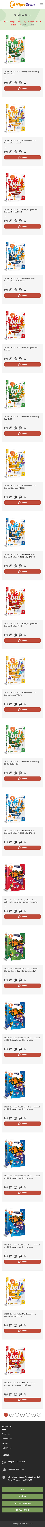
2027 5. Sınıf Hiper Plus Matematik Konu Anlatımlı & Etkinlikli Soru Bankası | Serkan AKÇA (22, 1039)
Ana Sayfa (6, 1434)
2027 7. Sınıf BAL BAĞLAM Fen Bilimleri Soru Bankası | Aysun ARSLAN (20, 694)
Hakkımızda (7, 1438)
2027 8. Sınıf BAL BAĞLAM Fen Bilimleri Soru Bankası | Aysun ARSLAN (20, 1315)
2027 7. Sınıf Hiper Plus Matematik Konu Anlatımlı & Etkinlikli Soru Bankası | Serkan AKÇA (22, 1177)
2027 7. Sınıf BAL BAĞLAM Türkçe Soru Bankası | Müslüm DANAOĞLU (21, 763)
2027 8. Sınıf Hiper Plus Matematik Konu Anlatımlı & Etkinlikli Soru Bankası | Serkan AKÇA (22, 1246)
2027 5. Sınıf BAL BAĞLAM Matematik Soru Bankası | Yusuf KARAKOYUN (19, 279)
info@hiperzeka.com (17, 1461)
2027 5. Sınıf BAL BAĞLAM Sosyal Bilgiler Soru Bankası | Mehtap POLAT (21, 211)
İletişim (5, 1443)
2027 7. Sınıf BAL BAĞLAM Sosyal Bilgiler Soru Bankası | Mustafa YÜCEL (21, 625)
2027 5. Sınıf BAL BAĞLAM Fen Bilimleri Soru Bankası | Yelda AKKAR (20, 141)
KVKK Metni (7, 1448)
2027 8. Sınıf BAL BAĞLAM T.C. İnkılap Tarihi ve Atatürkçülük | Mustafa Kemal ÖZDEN (20, 1384)
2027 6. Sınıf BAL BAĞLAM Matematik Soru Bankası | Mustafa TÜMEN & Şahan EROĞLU (19, 556)
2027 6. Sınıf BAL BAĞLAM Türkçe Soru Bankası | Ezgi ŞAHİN (21, 418)
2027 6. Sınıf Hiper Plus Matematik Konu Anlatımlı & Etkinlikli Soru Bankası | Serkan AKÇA (22, 1108)
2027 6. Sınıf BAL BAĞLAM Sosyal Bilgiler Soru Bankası (21, 349)
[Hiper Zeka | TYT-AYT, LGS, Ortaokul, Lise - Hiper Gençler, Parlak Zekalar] (22, 4)
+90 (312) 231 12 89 (16, 1469)
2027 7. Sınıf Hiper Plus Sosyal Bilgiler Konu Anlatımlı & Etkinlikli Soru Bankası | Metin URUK (21, 901)
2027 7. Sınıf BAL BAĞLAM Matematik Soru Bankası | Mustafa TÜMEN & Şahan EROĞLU (19, 832)
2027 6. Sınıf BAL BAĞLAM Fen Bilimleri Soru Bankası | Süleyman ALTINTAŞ (20, 486)
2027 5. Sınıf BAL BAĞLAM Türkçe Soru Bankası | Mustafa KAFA (21, 72)
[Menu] (41, 4)
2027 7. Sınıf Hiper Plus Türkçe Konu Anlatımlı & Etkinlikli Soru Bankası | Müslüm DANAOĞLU (21, 970)
